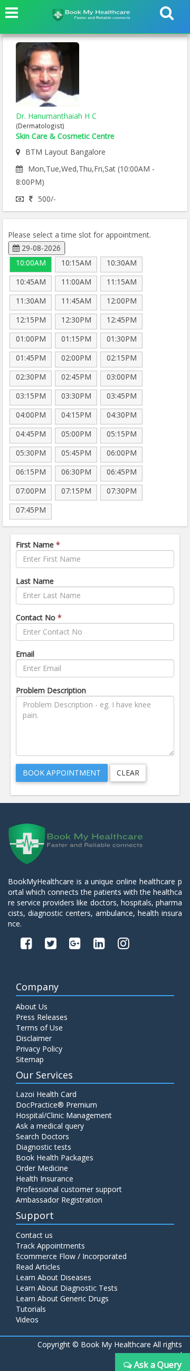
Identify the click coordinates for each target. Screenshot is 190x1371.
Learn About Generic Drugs (62, 1298)
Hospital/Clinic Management (64, 1115)
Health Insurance (44, 1179)
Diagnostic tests (43, 1147)
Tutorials (31, 1309)
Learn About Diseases (53, 1277)
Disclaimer (34, 1038)
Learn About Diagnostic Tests (67, 1288)
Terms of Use (39, 1028)
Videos (27, 1320)
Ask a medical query (50, 1126)
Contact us (34, 1235)
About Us (32, 1006)
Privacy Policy (39, 1049)
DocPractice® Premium (56, 1105)
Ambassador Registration (59, 1200)
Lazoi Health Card (46, 1094)
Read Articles (38, 1267)
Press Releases (42, 1017)
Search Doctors (42, 1136)
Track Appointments (50, 1246)
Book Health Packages (54, 1157)
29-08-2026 (40, 248)
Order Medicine (42, 1168)
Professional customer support (69, 1189)
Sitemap (30, 1059)
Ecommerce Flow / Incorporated (71, 1256)
